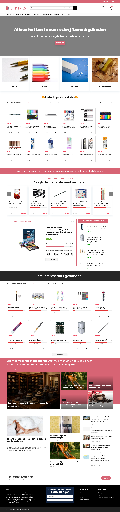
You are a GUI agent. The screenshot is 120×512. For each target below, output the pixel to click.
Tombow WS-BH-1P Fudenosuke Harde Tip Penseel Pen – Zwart (103, 308)
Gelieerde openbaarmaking (106, 497)
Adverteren (83, 502)
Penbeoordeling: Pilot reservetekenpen (58, 437)
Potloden (36, 14)
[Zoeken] (75, 8)
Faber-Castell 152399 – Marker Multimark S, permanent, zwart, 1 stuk (38, 204)
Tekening (57, 14)
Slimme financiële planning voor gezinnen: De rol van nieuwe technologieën (101, 447)
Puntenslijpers (47, 14)
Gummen (10, 14)
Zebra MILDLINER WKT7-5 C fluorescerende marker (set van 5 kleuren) (69, 156)
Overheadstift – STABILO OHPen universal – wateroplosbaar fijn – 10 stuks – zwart (86, 128)
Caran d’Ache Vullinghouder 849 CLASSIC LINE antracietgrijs (103, 339)
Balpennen (89, 261)
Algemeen (10, 455)
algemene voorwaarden (105, 495)
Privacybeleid (101, 493)
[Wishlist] (103, 7)
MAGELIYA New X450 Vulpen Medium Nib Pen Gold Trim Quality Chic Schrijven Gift (96, 252)
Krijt (63, 14)
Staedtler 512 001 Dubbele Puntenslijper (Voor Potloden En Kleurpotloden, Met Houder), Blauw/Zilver (51, 156)
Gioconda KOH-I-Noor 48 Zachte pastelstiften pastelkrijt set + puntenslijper (14, 156)
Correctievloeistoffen (92, 248)
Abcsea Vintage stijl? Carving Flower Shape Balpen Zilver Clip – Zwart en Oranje (38, 340)
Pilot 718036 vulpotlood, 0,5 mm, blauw (14, 126)
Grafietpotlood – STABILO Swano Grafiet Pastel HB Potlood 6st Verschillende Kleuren (80, 204)
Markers (19, 14)
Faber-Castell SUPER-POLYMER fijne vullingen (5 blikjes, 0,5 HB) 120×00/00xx (59, 340)
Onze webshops (84, 499)
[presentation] (9, 194)
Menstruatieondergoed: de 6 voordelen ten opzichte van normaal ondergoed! (100, 419)
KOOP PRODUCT (51, 259)
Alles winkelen (84, 495)
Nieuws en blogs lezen (108, 1)
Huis (81, 493)
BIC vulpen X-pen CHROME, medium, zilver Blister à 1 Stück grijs (105, 156)
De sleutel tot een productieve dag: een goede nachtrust (26, 440)
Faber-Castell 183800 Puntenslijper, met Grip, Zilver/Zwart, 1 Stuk (94, 239)
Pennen (27, 14)
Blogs (68, 14)
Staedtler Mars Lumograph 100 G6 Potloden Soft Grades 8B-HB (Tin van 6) (32, 156)
